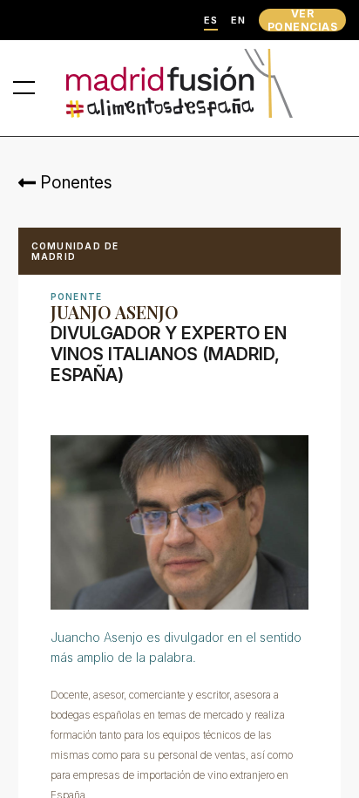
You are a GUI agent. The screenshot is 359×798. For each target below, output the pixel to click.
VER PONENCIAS (302, 20)
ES (211, 20)
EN (238, 20)
